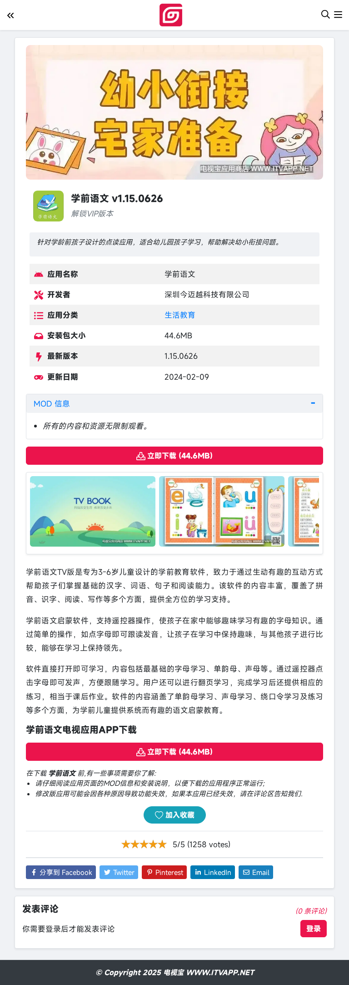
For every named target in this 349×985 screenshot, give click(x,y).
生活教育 (180, 315)
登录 (313, 929)
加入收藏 (178, 815)
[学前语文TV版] (221, 510)
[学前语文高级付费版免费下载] (92, 510)
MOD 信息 (52, 403)
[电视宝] (173, 13)
